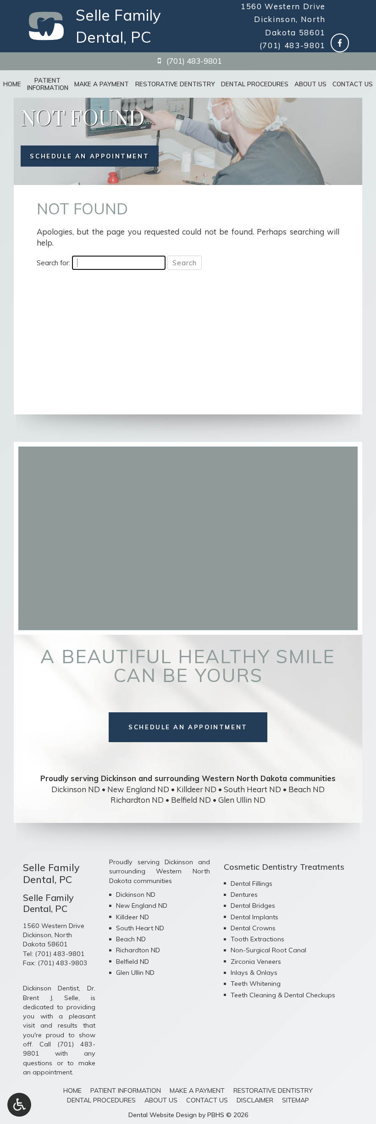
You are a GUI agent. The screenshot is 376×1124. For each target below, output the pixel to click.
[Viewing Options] (19, 1104)
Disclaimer (255, 1100)
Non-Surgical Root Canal (268, 950)
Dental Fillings (251, 883)
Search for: (53, 262)
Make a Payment (101, 84)
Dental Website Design (162, 1115)
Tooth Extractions (257, 939)
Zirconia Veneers (256, 961)
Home (12, 84)
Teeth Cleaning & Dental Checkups (283, 995)
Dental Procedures (254, 84)
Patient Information (125, 1090)
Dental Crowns (253, 928)
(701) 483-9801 (293, 45)
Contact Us (352, 84)
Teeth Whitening (256, 983)
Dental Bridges (253, 905)
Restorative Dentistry (175, 84)
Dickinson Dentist (51, 988)
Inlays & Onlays (254, 972)
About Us (310, 84)
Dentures (244, 894)
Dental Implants (254, 917)
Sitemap (295, 1100)
